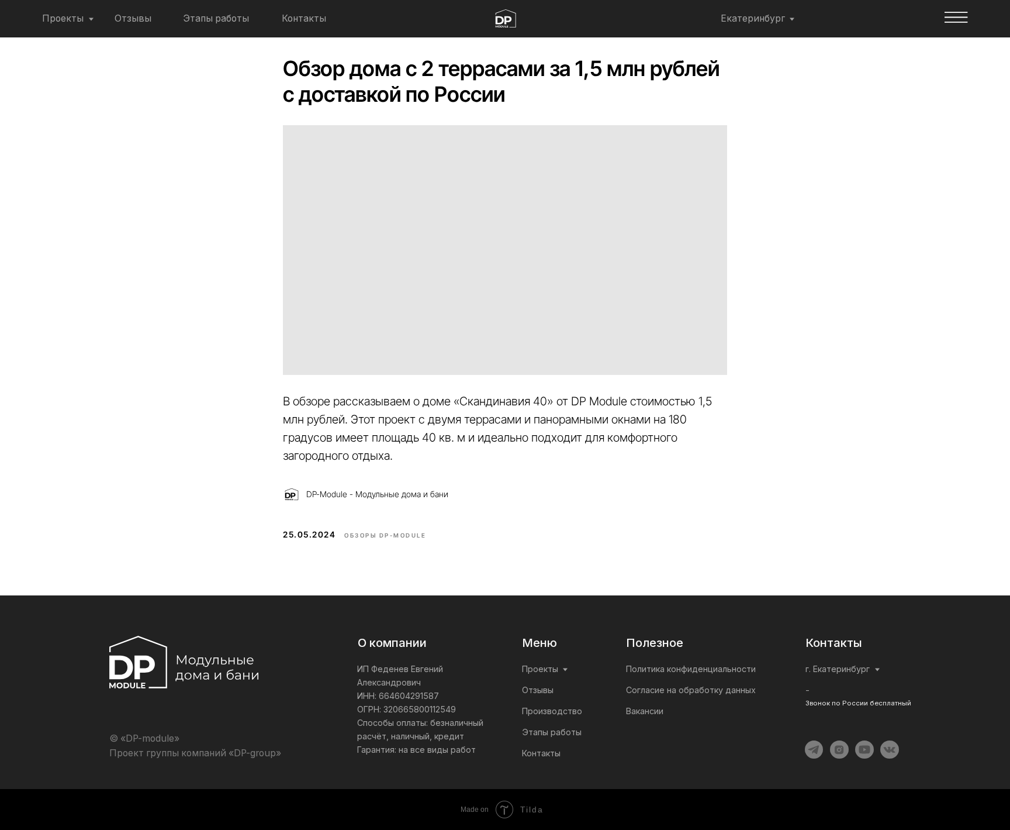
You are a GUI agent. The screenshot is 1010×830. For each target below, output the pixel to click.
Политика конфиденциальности (691, 669)
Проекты (63, 18)
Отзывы (133, 18)
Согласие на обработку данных (691, 690)
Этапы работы (216, 18)
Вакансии (644, 711)
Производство (552, 711)
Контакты (304, 18)
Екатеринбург (753, 18)
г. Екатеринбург (837, 669)
